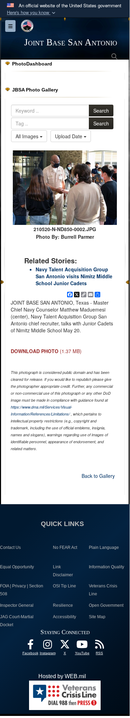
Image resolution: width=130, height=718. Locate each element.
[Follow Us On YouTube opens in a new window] (82, 646)
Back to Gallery (98, 475)
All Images (28, 136)
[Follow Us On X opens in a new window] (65, 646)
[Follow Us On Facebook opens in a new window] (30, 646)
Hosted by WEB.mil (62, 676)
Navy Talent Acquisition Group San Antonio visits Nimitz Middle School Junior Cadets (74, 276)
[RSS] (99, 646)
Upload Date (69, 136)
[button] (32, 12)
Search (101, 110)
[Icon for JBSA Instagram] (47, 646)
